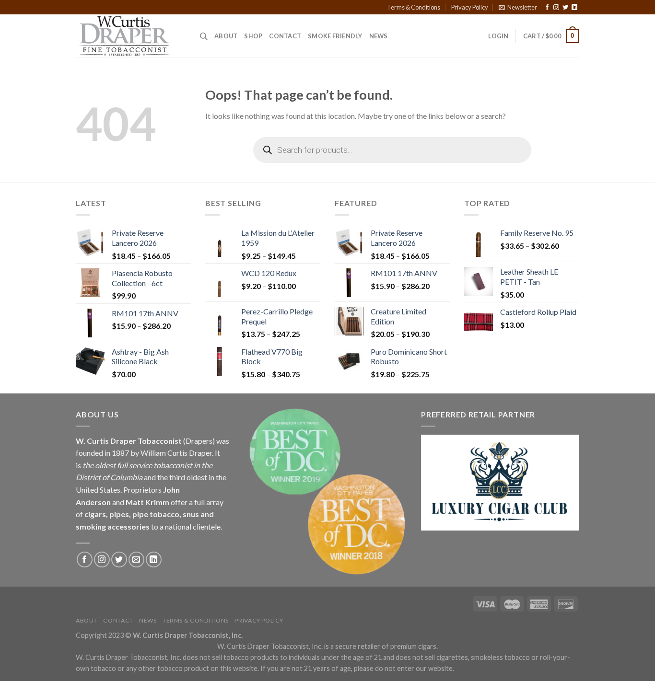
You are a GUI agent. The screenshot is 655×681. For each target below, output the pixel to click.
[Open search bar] (204, 36)
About (225, 36)
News (378, 36)
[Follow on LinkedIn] (574, 7)
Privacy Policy (469, 7)
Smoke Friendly (335, 36)
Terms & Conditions (413, 7)
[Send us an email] (136, 559)
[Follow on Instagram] (556, 7)
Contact (285, 36)
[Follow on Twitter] (565, 7)
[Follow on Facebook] (547, 7)
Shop (253, 36)
